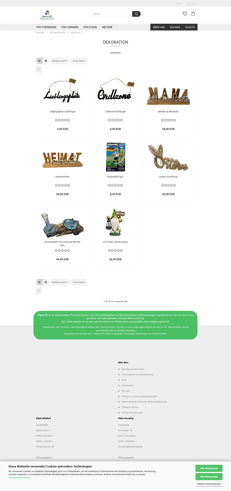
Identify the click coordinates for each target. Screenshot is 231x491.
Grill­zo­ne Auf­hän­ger (115, 111)
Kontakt (125, 390)
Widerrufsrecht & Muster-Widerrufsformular (144, 401)
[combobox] (60, 61)
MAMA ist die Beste (168, 111)
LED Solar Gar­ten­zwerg (115, 242)
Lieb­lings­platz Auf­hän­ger (62, 111)
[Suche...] (136, 14)
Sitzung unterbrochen (132, 369)
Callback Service (129, 407)
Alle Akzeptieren (209, 468)
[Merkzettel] (185, 14)
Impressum (127, 385)
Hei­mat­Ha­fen (62, 176)
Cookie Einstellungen (132, 412)
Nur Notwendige (209, 476)
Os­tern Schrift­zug (168, 176)
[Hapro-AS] (47, 15)
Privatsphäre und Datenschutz (137, 374)
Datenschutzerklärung (19, 477)
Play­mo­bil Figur (115, 176)
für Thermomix (46, 27)
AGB (123, 380)
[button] (193, 14)
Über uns (159, 27)
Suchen (175, 27)
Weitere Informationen (209, 484)
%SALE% (190, 27)
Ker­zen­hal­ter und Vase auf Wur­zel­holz (62, 243)
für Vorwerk (69, 27)
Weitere (107, 27)
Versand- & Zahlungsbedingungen (139, 396)
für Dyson (90, 27)
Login (192, 3)
